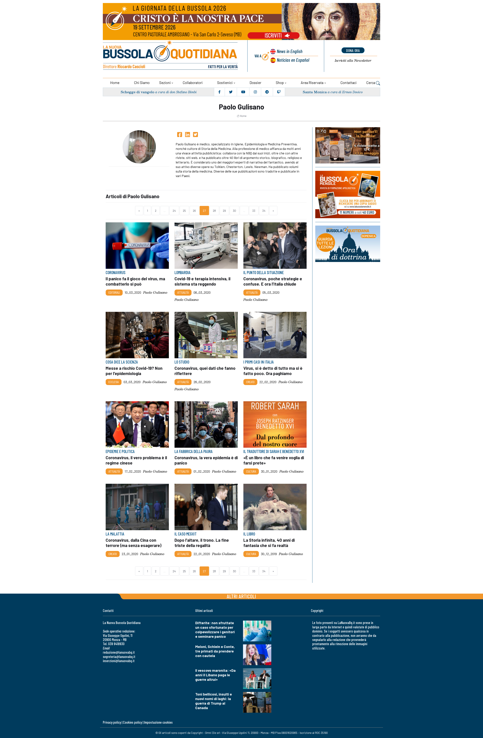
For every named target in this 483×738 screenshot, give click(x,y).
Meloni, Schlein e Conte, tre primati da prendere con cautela (215, 651)
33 (253, 210)
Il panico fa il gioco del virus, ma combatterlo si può (135, 281)
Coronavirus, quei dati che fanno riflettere (205, 370)
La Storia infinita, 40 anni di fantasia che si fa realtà (269, 542)
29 (224, 210)
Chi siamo (142, 82)
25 (184, 210)
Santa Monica (315, 92)
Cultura (251, 471)
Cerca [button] (371, 82)
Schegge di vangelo (137, 92)
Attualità (183, 292)
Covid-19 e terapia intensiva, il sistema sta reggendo (202, 281)
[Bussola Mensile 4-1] (347, 145)
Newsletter (353, 60)
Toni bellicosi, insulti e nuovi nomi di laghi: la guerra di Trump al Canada (213, 701)
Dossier (255, 82)
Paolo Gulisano (155, 292)
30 (234, 210)
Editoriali (114, 292)
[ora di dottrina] (347, 244)
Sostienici (225, 82)
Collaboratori (193, 82)
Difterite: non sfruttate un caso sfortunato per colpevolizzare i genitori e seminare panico (215, 630)
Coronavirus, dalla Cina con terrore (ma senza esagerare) (133, 542)
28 (214, 210)
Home (114, 82)
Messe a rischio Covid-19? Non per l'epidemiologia (134, 370)
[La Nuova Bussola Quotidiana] (171, 56)
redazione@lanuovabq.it (119, 652)
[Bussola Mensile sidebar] (347, 194)
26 (194, 210)
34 (263, 210)
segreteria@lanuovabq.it (119, 656)
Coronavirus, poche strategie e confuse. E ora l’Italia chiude (272, 281)
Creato (250, 382)
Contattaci (348, 82)
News (289, 51)
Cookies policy (132, 722)
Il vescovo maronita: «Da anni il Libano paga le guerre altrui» (215, 675)
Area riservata (312, 82)
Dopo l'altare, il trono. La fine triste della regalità (202, 542)
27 (204, 210)
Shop (280, 82)
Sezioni (165, 82)
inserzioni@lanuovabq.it (119, 661)
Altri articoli (241, 596)
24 (174, 210)
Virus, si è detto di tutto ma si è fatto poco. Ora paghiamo (272, 370)
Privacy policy (112, 722)
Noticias (293, 60)
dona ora (353, 50)
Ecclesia (113, 382)
